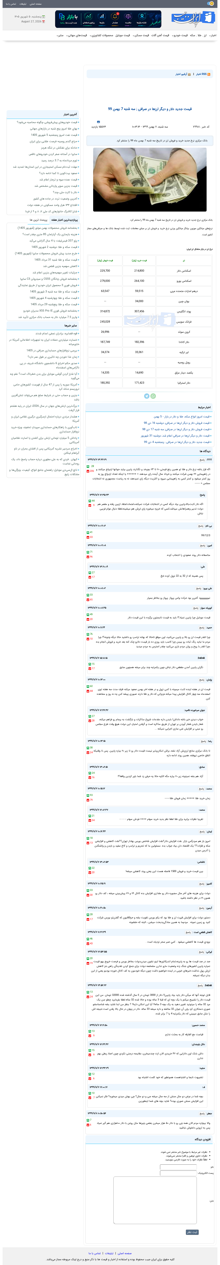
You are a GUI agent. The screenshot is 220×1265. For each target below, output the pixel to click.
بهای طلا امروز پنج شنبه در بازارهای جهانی (53, 129)
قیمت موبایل (123, 35)
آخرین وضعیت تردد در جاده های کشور (55, 199)
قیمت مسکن (140, 35)
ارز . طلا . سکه (198, 35)
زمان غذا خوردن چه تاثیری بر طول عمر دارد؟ (52, 357)
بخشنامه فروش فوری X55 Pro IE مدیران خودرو (50, 311)
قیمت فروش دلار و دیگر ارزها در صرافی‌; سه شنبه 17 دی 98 (176, 429)
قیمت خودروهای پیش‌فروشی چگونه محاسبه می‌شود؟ (47, 122)
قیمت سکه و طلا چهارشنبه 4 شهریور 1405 (53, 298)
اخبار (212, 35)
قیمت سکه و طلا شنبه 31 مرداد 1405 (55, 260)
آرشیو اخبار (182, 74)
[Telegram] (147, 398)
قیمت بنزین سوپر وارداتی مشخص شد (55, 186)
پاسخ (202, 460)
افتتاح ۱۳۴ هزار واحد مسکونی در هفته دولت (52, 205)
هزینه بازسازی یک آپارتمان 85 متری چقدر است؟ (50, 234)
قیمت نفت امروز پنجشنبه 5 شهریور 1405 (54, 135)
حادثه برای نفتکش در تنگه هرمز (59, 148)
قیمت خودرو (180, 35)
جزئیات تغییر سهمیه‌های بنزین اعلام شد (54, 272)
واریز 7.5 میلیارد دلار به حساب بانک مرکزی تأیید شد (47, 317)
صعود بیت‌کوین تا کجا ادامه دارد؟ (58, 173)
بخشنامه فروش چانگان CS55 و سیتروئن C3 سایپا (48, 279)
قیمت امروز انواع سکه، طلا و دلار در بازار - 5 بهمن (182, 416)
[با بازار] (108, 19)
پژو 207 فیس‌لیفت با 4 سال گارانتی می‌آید (53, 241)
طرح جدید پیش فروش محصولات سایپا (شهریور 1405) (46, 253)
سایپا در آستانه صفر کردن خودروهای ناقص (53, 154)
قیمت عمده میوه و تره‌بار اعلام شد (58, 179)
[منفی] (88, 471)
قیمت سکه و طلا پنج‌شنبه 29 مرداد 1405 (54, 304)
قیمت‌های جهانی (76, 35)
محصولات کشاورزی (101, 35)
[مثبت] (88, 466)
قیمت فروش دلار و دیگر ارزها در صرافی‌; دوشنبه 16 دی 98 (177, 423)
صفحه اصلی (36, 4)
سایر (59, 35)
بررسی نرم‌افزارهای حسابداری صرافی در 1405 (51, 350)
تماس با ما (11, 4)
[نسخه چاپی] (98, 122)
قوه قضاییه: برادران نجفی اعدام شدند (56, 333)
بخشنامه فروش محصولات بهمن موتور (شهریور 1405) (47, 228)
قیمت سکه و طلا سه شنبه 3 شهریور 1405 (53, 292)
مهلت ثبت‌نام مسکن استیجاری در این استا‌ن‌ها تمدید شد (45, 167)
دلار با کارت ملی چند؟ (65, 192)
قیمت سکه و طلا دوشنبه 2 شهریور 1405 (54, 247)
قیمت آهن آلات (160, 35)
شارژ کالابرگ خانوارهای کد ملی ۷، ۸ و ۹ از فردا (51, 211)
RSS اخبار (201, 74)
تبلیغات (22, 4)
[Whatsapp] (153, 398)
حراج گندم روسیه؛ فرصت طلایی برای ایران (53, 141)
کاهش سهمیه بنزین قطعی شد (60, 266)
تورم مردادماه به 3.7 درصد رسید (59, 160)
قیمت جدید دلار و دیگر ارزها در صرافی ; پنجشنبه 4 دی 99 (177, 442)
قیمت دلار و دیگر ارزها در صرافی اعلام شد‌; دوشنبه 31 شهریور (175, 436)
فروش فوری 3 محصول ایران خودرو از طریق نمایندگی (47, 285)
